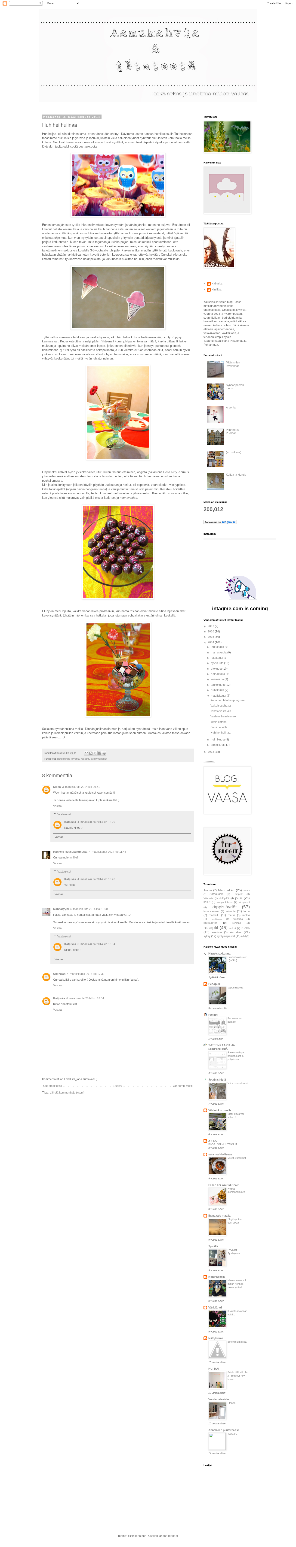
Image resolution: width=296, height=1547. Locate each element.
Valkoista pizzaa (220, 705)
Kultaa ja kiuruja (236, 474)
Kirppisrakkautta (219, 953)
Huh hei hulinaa (220, 732)
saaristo (217, 932)
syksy (207, 936)
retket (232, 928)
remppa (236, 923)
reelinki (213, 1014)
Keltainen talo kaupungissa (227, 700)
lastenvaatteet (211, 911)
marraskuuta (219, 652)
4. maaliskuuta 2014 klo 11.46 (107, 851)
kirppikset (244, 902)
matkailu (214, 915)
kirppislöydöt (224, 906)
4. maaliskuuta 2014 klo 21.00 (89, 909)
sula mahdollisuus (220, 1154)
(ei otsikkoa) (233, 452)
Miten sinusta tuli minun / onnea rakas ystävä (237, 1284)
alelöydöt (224, 898)
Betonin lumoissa (237, 1341)
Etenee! (232, 1403)
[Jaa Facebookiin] (99, 753)
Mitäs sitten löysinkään (233, 364)
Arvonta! (231, 407)
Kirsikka (217, 289)
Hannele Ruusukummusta (70, 851)
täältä (102, 489)
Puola (247, 890)
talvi (243, 936)
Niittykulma (215, 1338)
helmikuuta (218, 739)
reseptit (85, 758)
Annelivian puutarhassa (224, 1430)
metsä (231, 915)
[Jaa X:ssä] (95, 753)
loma (247, 911)
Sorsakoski (216, 894)
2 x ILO (212, 1140)
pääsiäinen (211, 923)
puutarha (238, 919)
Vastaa (57, 806)
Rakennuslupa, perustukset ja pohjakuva (236, 1056)
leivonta (75, 758)
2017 (211, 626)
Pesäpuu (214, 984)
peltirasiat (217, 919)
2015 (211, 636)
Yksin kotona (218, 722)
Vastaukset (64, 814)
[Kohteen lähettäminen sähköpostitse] (86, 753)
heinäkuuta (218, 674)
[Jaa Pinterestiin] (104, 753)
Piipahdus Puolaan (232, 431)
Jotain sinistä (217, 1079)
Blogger (173, 1536)
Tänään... (233, 1433)
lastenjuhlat (63, 758)
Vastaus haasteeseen (223, 716)
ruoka (245, 928)
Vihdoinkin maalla (219, 1110)
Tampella (238, 894)
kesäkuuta (218, 679)
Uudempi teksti (52, 1086)
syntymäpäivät (99, 758)
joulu (238, 898)
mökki (246, 915)
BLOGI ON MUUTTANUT (222, 1144)
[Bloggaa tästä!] (91, 753)
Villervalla (208, 898)
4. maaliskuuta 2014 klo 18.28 (96, 879)
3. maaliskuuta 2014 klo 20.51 (81, 787)
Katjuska (70, 822)
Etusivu (117, 1086)
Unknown (59, 974)
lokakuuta (217, 657)
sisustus (235, 932)
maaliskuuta (219, 695)
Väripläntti (215, 1307)
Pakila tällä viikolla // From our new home (237, 1376)
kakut (207, 902)
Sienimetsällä (219, 727)
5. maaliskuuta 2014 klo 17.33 (86, 974)
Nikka (57, 787)
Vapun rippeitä (235, 987)
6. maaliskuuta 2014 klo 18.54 (96, 944)
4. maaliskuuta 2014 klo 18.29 (96, 822)
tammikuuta (218, 744)
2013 (211, 751)
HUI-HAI (213, 1368)
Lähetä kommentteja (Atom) (67, 1092)
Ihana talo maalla (219, 1215)
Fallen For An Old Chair (223, 1185)
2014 (211, 642)
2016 (211, 631)
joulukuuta (218, 647)
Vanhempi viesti (183, 1086)
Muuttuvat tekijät (237, 1158)
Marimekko (226, 890)
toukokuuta (218, 684)
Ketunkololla (216, 1276)
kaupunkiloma (224, 902)
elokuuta (216, 668)
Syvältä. (213, 1246)
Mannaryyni (61, 909)
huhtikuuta (218, 690)
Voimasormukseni (237, 1083)
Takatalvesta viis (220, 711)
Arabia (208, 890)
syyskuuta (217, 663)
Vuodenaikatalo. (218, 1399)
